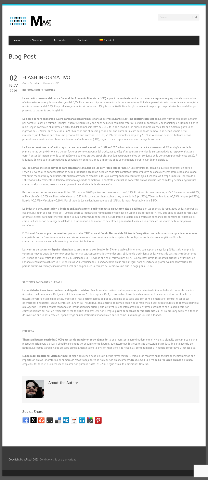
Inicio (17, 40)
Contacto (83, 40)
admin (37, 83)
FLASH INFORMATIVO (46, 77)
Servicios (36, 40)
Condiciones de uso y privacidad (58, 459)
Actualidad (60, 40)
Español (109, 40)
